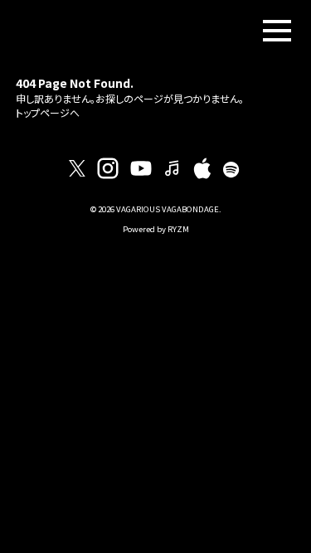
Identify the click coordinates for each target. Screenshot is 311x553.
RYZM (178, 229)
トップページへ (48, 112)
